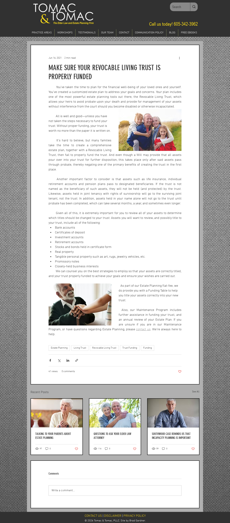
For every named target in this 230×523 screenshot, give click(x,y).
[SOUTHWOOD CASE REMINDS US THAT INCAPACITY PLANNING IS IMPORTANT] (173, 413)
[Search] (194, 7)
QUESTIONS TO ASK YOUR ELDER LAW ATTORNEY (112, 436)
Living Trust (80, 348)
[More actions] (179, 58)
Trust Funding (129, 348)
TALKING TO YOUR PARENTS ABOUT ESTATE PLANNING (53, 436)
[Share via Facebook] (50, 360)
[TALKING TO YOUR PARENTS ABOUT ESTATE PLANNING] (56, 413)
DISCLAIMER (112, 516)
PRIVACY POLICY (134, 516)
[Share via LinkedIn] (68, 360)
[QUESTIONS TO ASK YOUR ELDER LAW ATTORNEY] (115, 413)
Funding (147, 348)
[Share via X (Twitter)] (59, 360)
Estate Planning (59, 348)
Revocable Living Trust (104, 348)
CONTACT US (93, 516)
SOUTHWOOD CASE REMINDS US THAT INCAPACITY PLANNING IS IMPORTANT (171, 436)
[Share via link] (76, 360)
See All (195, 391)
